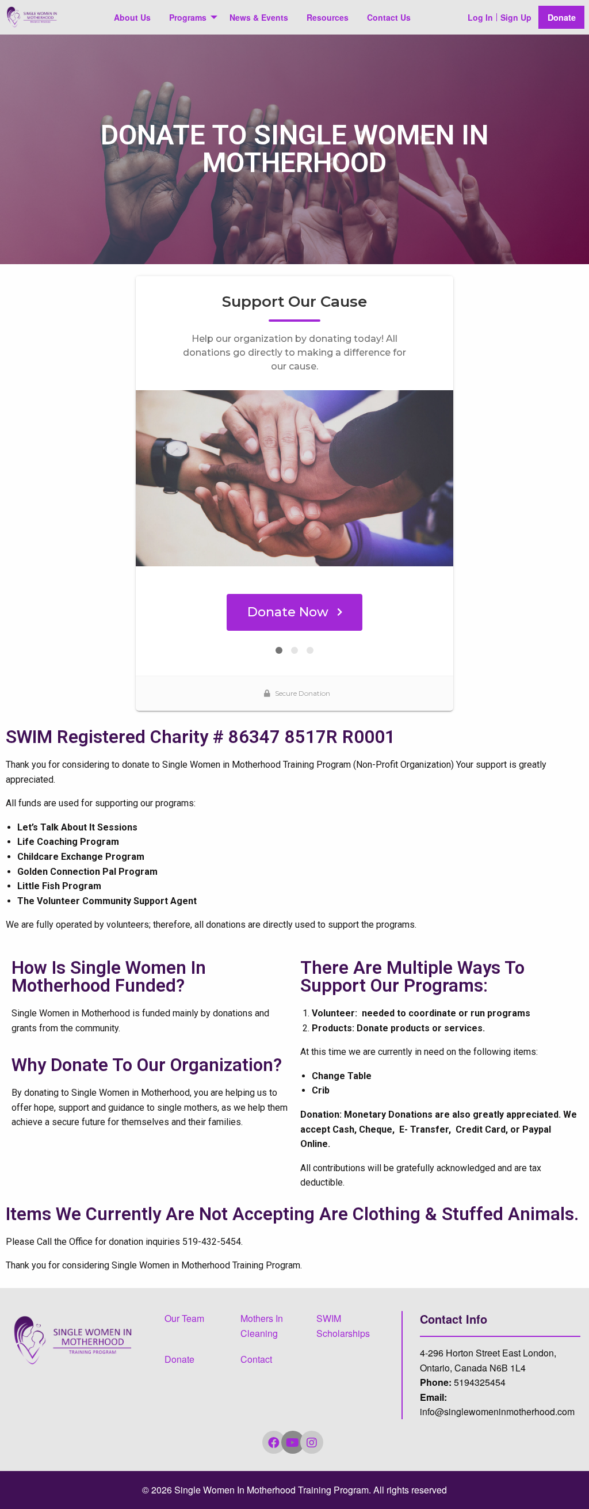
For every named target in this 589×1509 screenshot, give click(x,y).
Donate (562, 17)
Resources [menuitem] (328, 17)
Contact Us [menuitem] (389, 17)
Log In (480, 17)
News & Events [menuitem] (259, 17)
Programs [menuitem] (187, 17)
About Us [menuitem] (132, 17)
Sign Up (515, 17)
